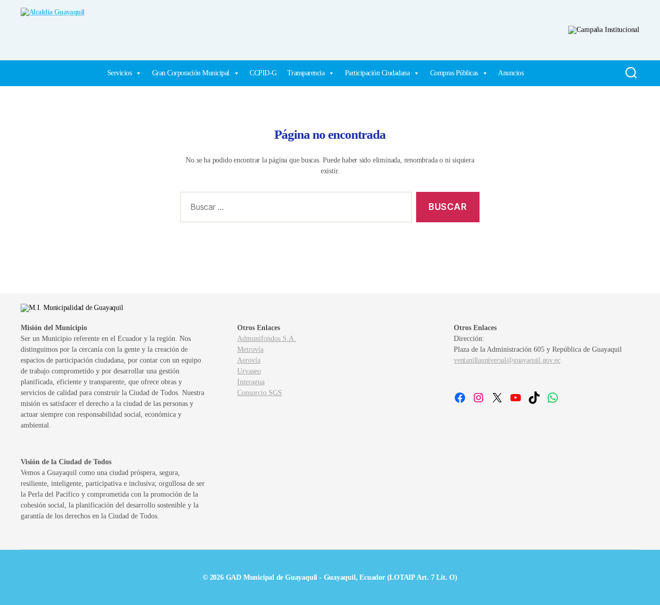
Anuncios (510, 73)
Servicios (119, 73)
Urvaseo (249, 371)
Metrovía (250, 349)
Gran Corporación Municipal (190, 73)
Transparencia (306, 73)
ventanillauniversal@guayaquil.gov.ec (507, 360)
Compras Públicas (454, 73)
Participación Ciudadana (377, 73)
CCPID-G (263, 73)
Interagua (251, 382)
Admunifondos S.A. (266, 338)
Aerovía (248, 360)
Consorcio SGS (259, 393)
